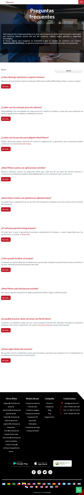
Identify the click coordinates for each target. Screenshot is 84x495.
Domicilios (32, 420)
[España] (54, 483)
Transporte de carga (32, 427)
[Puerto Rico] (42, 486)
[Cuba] (34, 483)
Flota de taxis (32, 407)
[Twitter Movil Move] (45, 472)
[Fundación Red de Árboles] (62, 466)
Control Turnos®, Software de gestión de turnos (11, 447)
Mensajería (32, 424)
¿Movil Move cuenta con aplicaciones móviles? (23, 167)
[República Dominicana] (47, 486)
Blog (49, 410)
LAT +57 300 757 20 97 (71, 410)
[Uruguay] (52, 486)
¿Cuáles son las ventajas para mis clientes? (21, 107)
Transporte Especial (33, 403)
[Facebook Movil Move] (33, 472)
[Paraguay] (31, 486)
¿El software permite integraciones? (18, 228)
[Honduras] (69, 483)
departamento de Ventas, (13, 43)
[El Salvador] (49, 483)
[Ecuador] (39, 483)
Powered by (37, 492)
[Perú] (37, 486)
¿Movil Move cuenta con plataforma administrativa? (26, 198)
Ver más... (6, 86)
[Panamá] (26, 486)
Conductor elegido (32, 410)
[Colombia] (24, 484)
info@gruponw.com (72, 403)
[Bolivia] (9, 483)
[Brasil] (14, 483)
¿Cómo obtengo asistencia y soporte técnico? (23, 77)
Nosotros (49, 403)
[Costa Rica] (29, 483)
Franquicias (49, 407)
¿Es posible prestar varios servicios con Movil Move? (26, 318)
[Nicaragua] (79, 483)
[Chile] (19, 483)
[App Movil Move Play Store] (20, 466)
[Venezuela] (57, 486)
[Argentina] (4, 483)
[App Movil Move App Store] (41, 466)
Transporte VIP (32, 417)
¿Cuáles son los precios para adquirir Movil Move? (25, 137)
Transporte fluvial (32, 431)
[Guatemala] (64, 483)
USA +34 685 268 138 (71, 407)
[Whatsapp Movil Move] (50, 472)
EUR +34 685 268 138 (71, 413)
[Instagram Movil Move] (39, 472)
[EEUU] (44, 483)
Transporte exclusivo (32, 413)
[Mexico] (74, 483)
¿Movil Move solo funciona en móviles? (20, 288)
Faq (49, 413)
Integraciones (49, 417)
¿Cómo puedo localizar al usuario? (17, 258)
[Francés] (59, 483)
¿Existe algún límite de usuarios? (16, 349)
